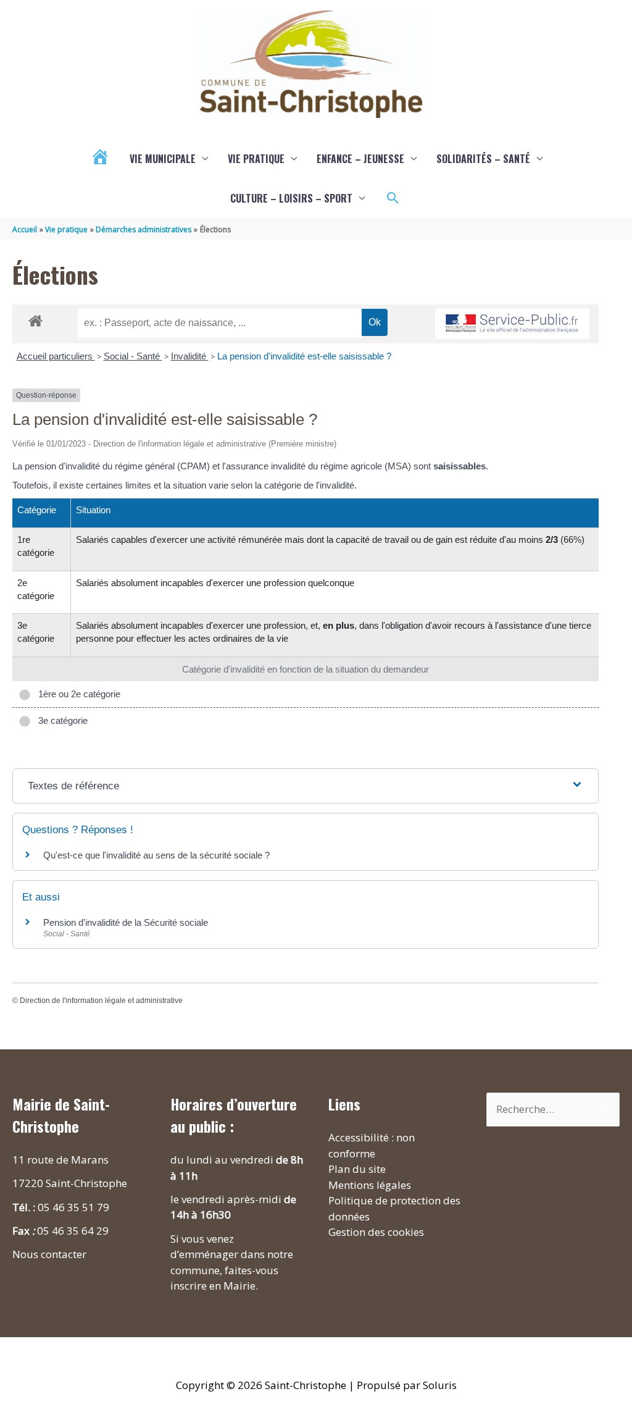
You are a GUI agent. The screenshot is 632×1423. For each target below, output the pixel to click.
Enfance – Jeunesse (360, 158)
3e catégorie (60, 720)
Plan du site (357, 1169)
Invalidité (190, 356)
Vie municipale (163, 158)
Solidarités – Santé (483, 158)
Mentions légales (369, 1185)
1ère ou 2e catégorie (76, 694)
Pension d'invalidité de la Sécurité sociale (125, 922)
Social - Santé (133, 356)
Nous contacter (49, 1254)
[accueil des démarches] (35, 319)
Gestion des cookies (376, 1232)
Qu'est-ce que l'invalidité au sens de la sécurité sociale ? (156, 855)
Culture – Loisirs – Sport (291, 198)
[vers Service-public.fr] (512, 324)
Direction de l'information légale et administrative (101, 1000)
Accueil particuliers (56, 356)
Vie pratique (256, 158)
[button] (393, 198)
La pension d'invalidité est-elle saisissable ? (304, 356)
